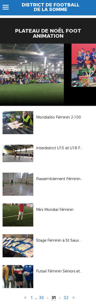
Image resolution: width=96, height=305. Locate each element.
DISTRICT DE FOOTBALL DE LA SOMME (50, 7)
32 (66, 297)
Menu (8, 7)
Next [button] (90, 68)
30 (41, 297)
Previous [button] (5, 68)
